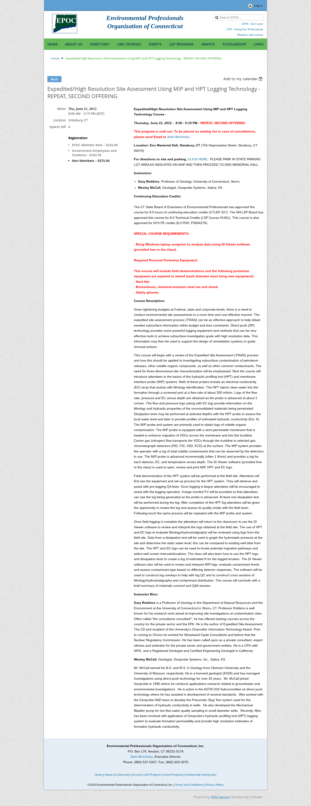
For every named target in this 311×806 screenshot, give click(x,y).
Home (55, 58)
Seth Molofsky (178, 137)
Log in (258, 5)
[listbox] (243, 79)
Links (213, 774)
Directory (125, 774)
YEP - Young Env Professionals (245, 29)
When (61, 109)
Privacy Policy (214, 784)
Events (137, 774)
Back (54, 79)
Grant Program (173, 774)
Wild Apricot (220, 797)
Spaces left (57, 127)
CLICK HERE (197, 159)
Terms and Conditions (189, 784)
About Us (111, 774)
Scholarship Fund (196, 774)
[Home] (64, 32)
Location (59, 120)
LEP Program (152, 774)
